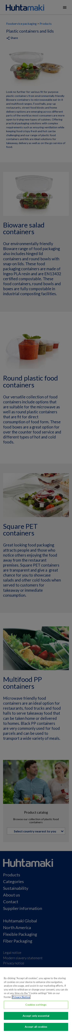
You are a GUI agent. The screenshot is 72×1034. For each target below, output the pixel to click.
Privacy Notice (21, 997)
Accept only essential (36, 1015)
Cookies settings (35, 1004)
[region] (36, 1000)
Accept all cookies (36, 1026)
